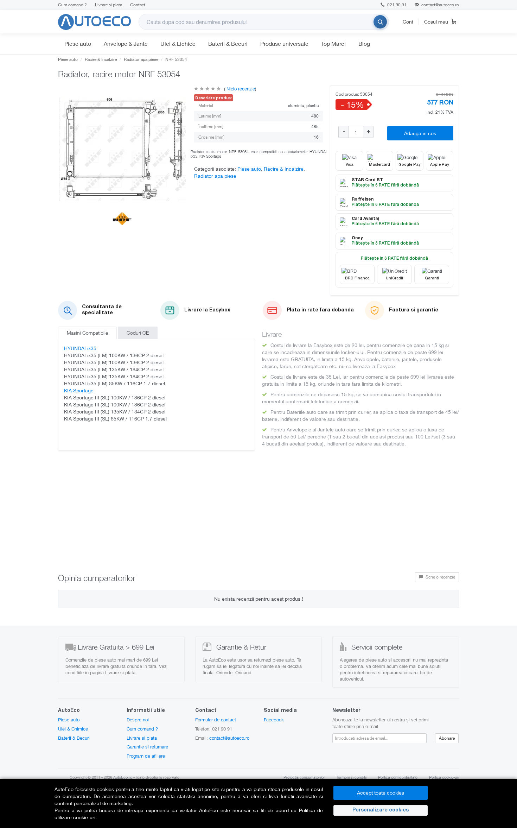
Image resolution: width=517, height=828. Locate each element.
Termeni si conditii (351, 777)
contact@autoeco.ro (440, 4)
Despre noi (138, 719)
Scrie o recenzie (440, 577)
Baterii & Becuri (228, 43)
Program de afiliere (146, 756)
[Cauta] (380, 22)
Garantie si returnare (147, 747)
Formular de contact (215, 719)
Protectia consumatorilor (304, 777)
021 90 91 (396, 4)
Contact (137, 4)
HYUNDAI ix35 (80, 348)
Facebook (274, 719)
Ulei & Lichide (178, 43)
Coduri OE (138, 333)
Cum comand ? (72, 4)
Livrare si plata (108, 4)
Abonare (447, 738)
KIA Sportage (79, 390)
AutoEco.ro (122, 777)
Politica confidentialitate (397, 777)
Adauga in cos (420, 133)
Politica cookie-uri (444, 777)
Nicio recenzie (240, 88)
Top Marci (333, 43)
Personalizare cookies (380, 810)
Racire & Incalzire (101, 59)
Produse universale (284, 43)
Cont (408, 22)
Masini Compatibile (87, 333)
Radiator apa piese (141, 59)
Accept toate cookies (380, 793)
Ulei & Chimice (73, 729)
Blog (364, 43)
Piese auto (77, 43)
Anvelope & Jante (126, 43)
